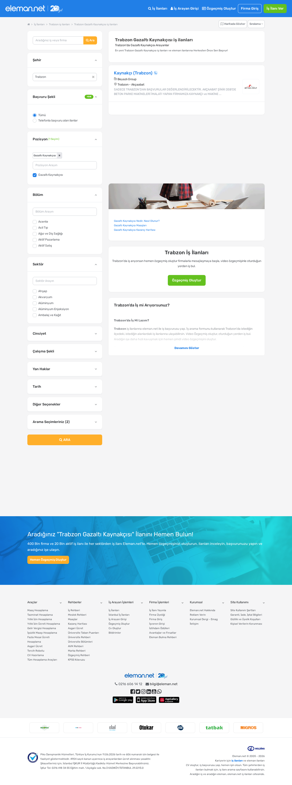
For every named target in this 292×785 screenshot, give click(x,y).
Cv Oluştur (115, 628)
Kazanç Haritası (77, 623)
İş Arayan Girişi (186, 8)
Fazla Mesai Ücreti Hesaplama (38, 639)
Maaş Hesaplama (37, 610)
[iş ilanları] (34, 9)
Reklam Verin (198, 614)
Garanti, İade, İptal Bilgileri (246, 614)
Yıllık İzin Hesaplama (39, 619)
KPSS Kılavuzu (76, 659)
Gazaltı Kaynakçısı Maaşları (130, 225)
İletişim (194, 623)
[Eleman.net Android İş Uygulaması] (123, 699)
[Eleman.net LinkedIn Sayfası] (148, 692)
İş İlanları (159, 8)
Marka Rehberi (77, 650)
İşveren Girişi (157, 623)
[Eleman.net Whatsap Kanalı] (159, 692)
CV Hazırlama (35, 655)
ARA (66, 440)
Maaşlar (73, 619)
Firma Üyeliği (157, 614)
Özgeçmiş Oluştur (221, 8)
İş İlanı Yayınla (157, 610)
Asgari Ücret (35, 646)
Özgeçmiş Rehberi (79, 655)
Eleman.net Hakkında (202, 610)
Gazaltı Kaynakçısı (50, 175)
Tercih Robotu (35, 650)
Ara (91, 40)
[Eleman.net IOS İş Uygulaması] (146, 699)
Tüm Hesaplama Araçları (42, 659)
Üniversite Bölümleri (80, 641)
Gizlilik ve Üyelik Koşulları (245, 619)
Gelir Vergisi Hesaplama (41, 628)
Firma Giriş (250, 8)
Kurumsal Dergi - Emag (204, 619)
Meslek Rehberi (77, 614)
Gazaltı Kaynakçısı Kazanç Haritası (134, 229)
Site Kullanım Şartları (243, 610)
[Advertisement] (64, 483)
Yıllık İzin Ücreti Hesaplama (43, 623)
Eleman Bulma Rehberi (163, 637)
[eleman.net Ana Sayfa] (28, 24)
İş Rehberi (74, 610)
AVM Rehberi (75, 646)
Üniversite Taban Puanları (83, 632)
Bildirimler (115, 632)
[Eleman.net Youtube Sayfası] (154, 692)
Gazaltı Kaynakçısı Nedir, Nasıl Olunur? (136, 220)
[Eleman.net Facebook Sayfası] (132, 692)
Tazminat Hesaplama (40, 614)
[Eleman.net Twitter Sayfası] (138, 692)
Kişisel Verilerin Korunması (246, 623)
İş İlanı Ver (275, 8)
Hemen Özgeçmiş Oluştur (48, 560)
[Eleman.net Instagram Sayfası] (143, 692)
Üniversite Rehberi (79, 637)
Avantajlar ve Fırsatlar (162, 632)
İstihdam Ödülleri (159, 628)
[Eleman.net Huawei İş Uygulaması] (169, 700)
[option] (44, 727)
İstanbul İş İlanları (119, 614)
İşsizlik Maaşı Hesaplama (42, 632)
